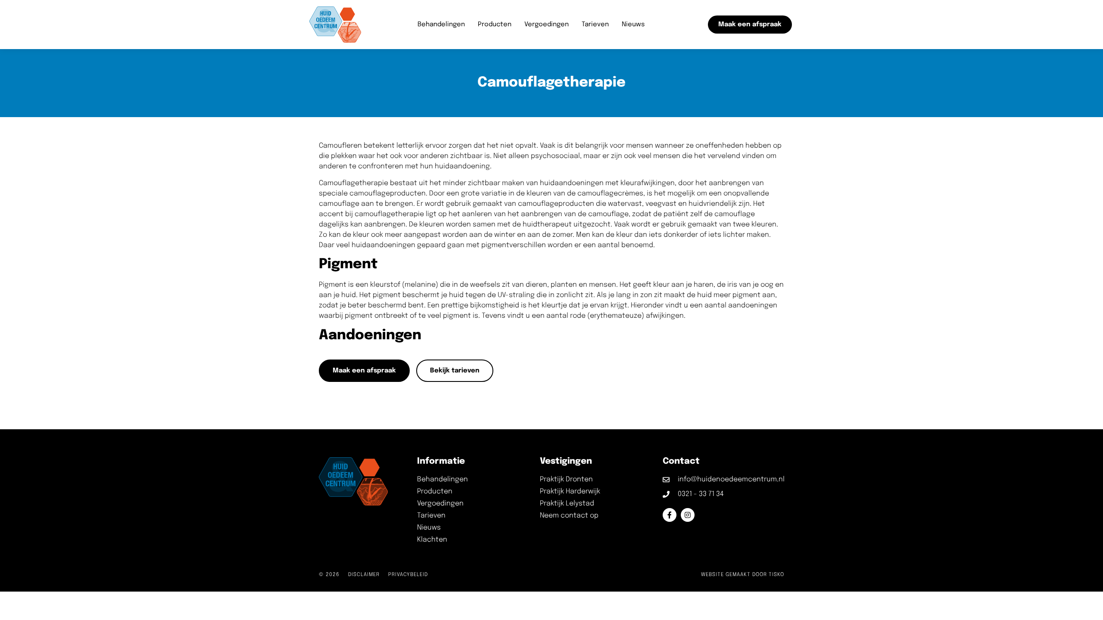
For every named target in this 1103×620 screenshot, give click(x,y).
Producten (494, 24)
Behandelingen (441, 24)
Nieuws (633, 24)
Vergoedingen (546, 24)
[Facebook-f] (669, 515)
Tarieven (595, 24)
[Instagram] (688, 515)
